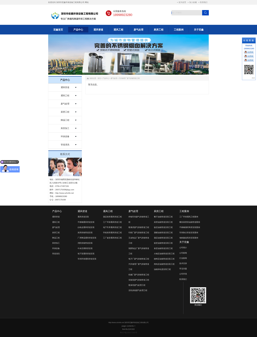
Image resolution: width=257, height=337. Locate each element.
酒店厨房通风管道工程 (112, 217)
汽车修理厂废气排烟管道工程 (129, 78)
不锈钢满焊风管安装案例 (189, 227)
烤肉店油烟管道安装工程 (164, 264)
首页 (99, 78)
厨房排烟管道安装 (85, 232)
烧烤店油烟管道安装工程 (164, 259)
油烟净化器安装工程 (162, 269)
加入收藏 (193, 2)
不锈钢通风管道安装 (86, 222)
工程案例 (184, 211)
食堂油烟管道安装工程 (163, 248)
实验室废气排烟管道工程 (138, 280)
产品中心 (106, 78)
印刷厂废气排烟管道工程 (138, 232)
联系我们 (203, 2)
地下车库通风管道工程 (112, 227)
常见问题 (183, 269)
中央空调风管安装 (85, 248)
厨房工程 (65, 112)
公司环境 (183, 274)
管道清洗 (65, 144)
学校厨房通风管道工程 (112, 232)
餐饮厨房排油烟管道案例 (189, 222)
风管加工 (65, 128)
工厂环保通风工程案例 (188, 217)
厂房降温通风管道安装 (87, 238)
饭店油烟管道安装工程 (163, 227)
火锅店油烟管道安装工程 (164, 254)
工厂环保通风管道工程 (112, 222)
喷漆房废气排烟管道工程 (138, 227)
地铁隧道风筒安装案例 (188, 238)
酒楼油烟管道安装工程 (163, 232)
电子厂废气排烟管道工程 (138, 259)
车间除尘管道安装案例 (188, 232)
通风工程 (65, 95)
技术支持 (183, 263)
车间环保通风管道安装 (87, 259)
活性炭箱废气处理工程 (137, 290)
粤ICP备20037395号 (128, 333)
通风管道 (65, 87)
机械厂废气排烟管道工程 (138, 275)
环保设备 (65, 136)
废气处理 (65, 104)
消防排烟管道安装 (85, 243)
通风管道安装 (83, 217)
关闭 (253, 78)
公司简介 (183, 247)
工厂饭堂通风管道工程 (112, 238)
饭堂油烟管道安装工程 (163, 243)
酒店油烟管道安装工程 (163, 238)
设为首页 (182, 2)
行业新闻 (183, 258)
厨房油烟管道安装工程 (163, 222)
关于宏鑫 (184, 242)
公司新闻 (183, 253)
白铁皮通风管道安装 (86, 227)
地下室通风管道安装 (86, 254)
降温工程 (65, 120)
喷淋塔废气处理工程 (136, 285)
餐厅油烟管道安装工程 (163, 217)
